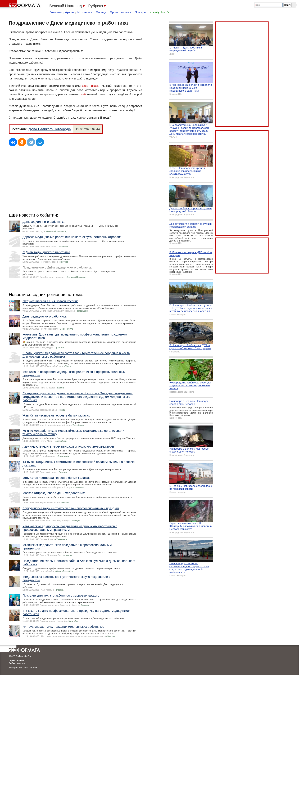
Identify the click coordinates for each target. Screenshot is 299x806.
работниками (90, 85)
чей (83, 94)
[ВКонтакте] (13, 142)
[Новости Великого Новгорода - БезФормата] (21, 4)
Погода (101, 12)
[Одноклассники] (22, 142)
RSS (35, 667)
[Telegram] (31, 142)
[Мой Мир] (40, 142)
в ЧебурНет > (159, 12)
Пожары (140, 12)
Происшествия (120, 12)
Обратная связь (17, 660)
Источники (84, 12)
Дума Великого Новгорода (50, 129)
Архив (69, 12)
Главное (55, 12)
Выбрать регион (17, 663)
